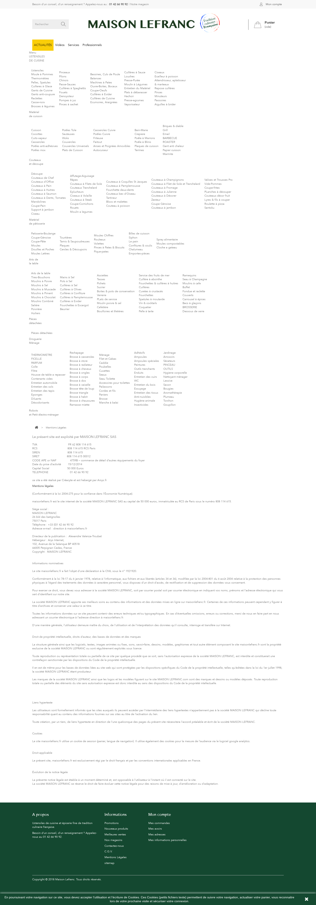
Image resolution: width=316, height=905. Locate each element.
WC (136, 380)
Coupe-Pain (38, 206)
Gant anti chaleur (173, 146)
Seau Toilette (107, 379)
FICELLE (36, 359)
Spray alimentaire (167, 239)
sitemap (109, 863)
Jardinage (169, 353)
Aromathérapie (172, 392)
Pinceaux (64, 72)
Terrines (139, 150)
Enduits (138, 373)
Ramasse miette (79, 405)
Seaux (102, 374)
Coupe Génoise (161, 204)
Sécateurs (169, 361)
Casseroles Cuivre (104, 130)
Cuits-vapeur (39, 138)
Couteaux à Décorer (163, 195)
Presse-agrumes (134, 100)
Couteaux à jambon (163, 207)
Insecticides (141, 405)
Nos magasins (113, 840)
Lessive (167, 380)
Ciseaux (159, 72)
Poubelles (105, 366)
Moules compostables (170, 243)
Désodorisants (40, 402)
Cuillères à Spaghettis (72, 88)
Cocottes (36, 134)
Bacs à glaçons (192, 303)
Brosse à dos (78, 380)
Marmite (168, 154)
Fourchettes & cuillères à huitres (158, 283)
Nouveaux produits (116, 828)
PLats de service (107, 299)
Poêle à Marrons (145, 138)
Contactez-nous (114, 846)
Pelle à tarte (146, 311)
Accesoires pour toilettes (114, 383)
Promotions (111, 823)
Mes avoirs (155, 828)
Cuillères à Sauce (134, 72)
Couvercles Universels (75, 146)
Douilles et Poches (42, 249)
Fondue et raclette (194, 291)
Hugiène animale (144, 400)
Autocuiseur (100, 150)
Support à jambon (42, 209)
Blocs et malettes (116, 201)
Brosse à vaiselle (80, 385)
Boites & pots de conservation (116, 291)
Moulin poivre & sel (109, 303)
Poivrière (36, 309)
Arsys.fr (102, 480)
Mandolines (38, 201)
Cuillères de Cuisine (102, 98)
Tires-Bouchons (40, 277)
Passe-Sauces (67, 84)
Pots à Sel (66, 281)
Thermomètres (40, 78)
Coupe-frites (212, 188)
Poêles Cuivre (101, 134)
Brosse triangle (79, 392)
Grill (165, 130)
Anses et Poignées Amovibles (111, 146)
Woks (65, 138)
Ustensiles (37, 70)
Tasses (101, 279)
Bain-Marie (141, 130)
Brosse (103, 399)
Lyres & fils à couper (217, 200)
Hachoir (129, 96)
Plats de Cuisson (72, 150)
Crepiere (140, 134)
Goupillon (169, 405)
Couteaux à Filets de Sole (86, 184)
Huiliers (35, 313)
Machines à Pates (101, 82)
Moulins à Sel (39, 285)
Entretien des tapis (42, 391)
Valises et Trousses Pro (218, 180)
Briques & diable (173, 126)
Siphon (133, 237)
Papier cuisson (172, 150)
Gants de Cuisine (41, 90)
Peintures (139, 365)
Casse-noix (38, 102)
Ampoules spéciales (146, 361)
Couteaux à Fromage (164, 188)
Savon (167, 385)
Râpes (74, 180)
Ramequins (189, 275)
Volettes (99, 243)
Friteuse (98, 138)
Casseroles (38, 142)
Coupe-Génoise (41, 237)
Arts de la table (40, 273)
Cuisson (36, 130)
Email (166, 134)
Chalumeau (136, 249)
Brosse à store (78, 361)
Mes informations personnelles (167, 840)
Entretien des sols (42, 386)
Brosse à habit (78, 397)
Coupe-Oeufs (98, 90)
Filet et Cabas (107, 359)
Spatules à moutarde (152, 299)
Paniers (103, 394)
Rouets (74, 207)
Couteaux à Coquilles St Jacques (126, 181)
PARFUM (36, 363)
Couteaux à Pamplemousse (123, 186)
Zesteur (155, 200)
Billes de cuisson (139, 233)
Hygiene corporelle (175, 373)
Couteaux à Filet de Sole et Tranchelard (175, 184)
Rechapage (77, 353)
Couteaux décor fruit (217, 195)
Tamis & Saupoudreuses (75, 241)
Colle (34, 366)
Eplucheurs (77, 192)
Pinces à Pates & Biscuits (109, 247)
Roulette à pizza (214, 204)
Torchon (168, 400)
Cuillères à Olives (70, 289)
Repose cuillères (165, 88)
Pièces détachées (41, 333)
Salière (35, 305)
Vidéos (59, 45)
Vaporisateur (132, 104)
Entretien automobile (44, 383)
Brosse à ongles (80, 373)
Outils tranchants (144, 369)
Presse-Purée (132, 80)
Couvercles (69, 142)
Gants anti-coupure (43, 94)
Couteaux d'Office (42, 181)
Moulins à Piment (42, 293)
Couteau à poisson (118, 206)
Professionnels (92, 45)
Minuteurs (161, 96)
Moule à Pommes (42, 74)
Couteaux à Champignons (167, 180)
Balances (95, 78)
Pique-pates (101, 251)
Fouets (63, 92)
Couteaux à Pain (41, 186)
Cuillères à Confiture (72, 293)
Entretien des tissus (146, 392)
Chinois (63, 80)
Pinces (158, 92)
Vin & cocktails (148, 303)
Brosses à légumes (43, 106)
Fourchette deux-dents (120, 190)
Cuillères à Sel (68, 285)
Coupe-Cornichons (81, 204)
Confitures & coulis (140, 245)
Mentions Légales (115, 857)
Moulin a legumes (81, 212)
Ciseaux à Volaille (81, 195)
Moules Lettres (40, 253)
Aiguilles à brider (165, 104)
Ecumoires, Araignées (103, 102)
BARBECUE (170, 138)
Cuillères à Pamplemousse (76, 297)
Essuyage (140, 388)
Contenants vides (42, 379)
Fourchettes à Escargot (74, 305)
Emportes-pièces (139, 253)
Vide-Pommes (213, 184)
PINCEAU (169, 365)
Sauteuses (68, 134)
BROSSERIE (190, 307)
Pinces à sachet (68, 104)
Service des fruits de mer (154, 275)
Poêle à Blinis (143, 142)
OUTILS (168, 369)
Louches (129, 76)
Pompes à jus (67, 100)
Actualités (43, 45)
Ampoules (140, 357)
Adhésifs (139, 353)
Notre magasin (139, 4)
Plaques (64, 245)
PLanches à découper (217, 192)
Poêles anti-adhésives (44, 146)
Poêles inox (38, 150)
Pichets (101, 283)
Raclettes (36, 98)
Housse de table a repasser (48, 374)
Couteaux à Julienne (163, 192)
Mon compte (274, 4)
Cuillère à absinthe (150, 279)
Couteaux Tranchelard (83, 188)
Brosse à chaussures (82, 400)
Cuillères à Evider (101, 94)
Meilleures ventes (115, 834)
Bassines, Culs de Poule (105, 74)
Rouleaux (99, 239)
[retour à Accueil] (36, 427)
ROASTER (169, 142)
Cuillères (144, 287)
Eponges (36, 394)
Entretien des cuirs (145, 377)
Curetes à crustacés (151, 291)
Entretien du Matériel (137, 88)
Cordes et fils (107, 391)
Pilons (62, 76)
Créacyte (68, 480)
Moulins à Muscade (43, 289)
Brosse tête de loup (82, 388)
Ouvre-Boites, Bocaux (103, 86)
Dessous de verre (193, 311)
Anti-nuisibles (142, 397)
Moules (35, 245)
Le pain (133, 241)
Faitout (97, 142)
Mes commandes (159, 823)
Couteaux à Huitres (43, 190)
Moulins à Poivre (41, 281)
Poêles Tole (69, 130)
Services (73, 45)
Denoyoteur (66, 96)
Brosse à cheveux (80, 369)
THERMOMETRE (41, 355)
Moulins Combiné (42, 301)
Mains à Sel (67, 277)
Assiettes (102, 275)
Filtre (34, 371)
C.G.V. (108, 851)
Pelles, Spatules (41, 82)
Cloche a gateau (166, 247)
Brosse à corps (79, 377)
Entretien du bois (144, 385)
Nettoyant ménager (175, 377)
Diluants (36, 399)
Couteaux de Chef (42, 178)
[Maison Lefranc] (158, 24)
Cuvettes (104, 371)
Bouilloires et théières (110, 311)
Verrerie (101, 295)
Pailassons (105, 386)
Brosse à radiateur (81, 365)
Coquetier (145, 307)
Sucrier (101, 287)
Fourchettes (146, 295)
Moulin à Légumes (135, 84)
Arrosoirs (169, 357)
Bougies (168, 388)
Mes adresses (157, 834)
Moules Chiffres (104, 235)
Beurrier (64, 309)
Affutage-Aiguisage (82, 176)
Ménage (104, 355)
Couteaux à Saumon (43, 194)
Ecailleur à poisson (166, 76)
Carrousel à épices (194, 299)
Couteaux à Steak (81, 200)
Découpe (37, 174)
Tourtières (66, 237)
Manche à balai (108, 402)
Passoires (160, 100)
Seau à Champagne (195, 279)
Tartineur (111, 198)
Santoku (209, 207)
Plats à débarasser (135, 92)
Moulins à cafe (192, 283)
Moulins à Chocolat (43, 297)
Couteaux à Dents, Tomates (48, 198)
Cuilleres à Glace (41, 86)
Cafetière (102, 307)
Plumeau (168, 397)
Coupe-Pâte (38, 241)
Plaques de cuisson (146, 146)
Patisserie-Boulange (43, 233)
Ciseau (35, 214)
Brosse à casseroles (82, 357)
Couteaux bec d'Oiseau (120, 194)
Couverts (188, 295)
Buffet (186, 287)
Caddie (103, 363)
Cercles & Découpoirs (73, 249)
